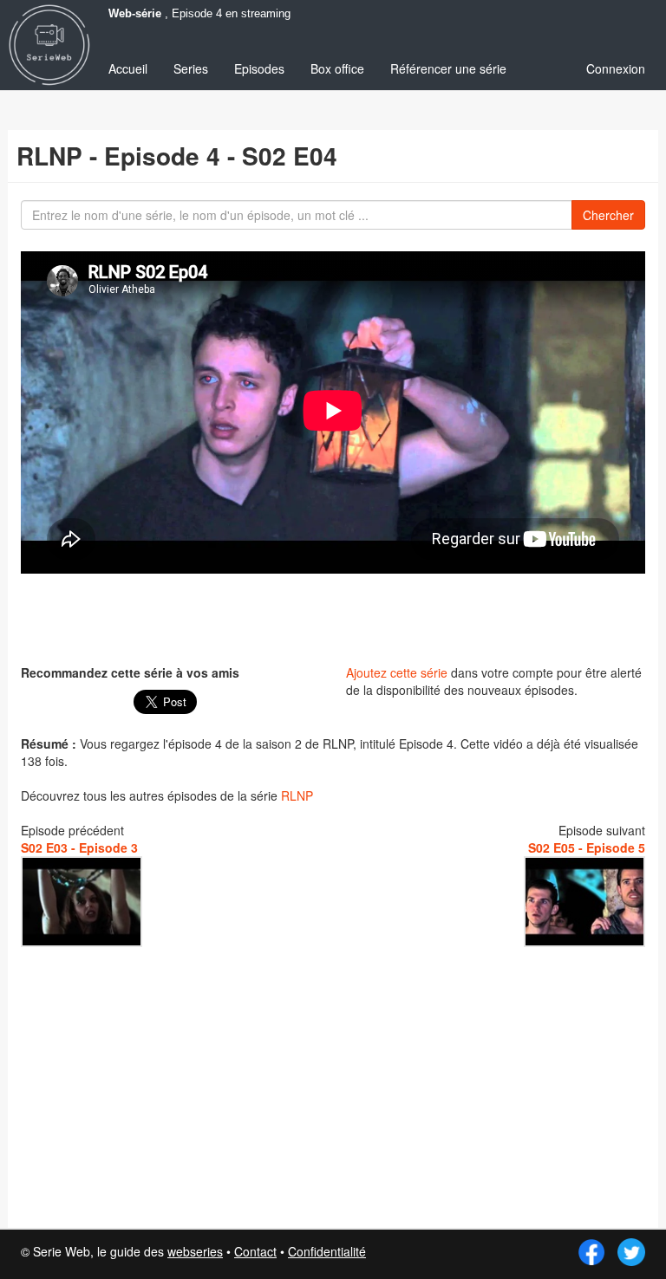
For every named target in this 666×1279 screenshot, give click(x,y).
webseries (195, 1251)
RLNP (297, 795)
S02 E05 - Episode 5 (586, 847)
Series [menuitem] (190, 68)
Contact (255, 1251)
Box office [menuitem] (337, 68)
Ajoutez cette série (396, 672)
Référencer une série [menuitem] (448, 68)
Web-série (134, 14)
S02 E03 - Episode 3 (79, 847)
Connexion (615, 68)
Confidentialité (327, 1251)
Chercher (608, 215)
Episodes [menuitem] (259, 68)
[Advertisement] (333, 617)
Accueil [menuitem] (127, 68)
